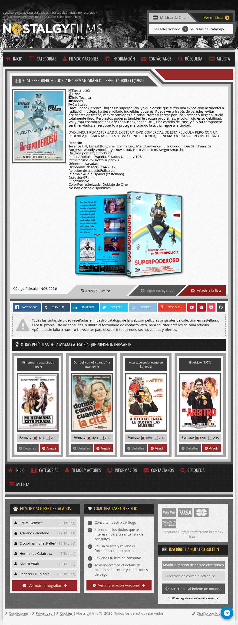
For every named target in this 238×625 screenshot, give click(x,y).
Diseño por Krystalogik (215, 613)
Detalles (29, 448)
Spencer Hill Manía (47, 573)
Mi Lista (223, 59)
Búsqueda (193, 59)
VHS (53, 438)
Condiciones (18, 613)
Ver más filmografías (45, 585)
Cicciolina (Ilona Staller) (47, 543)
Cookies (66, 613)
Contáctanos (160, 59)
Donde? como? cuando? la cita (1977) (92, 364)
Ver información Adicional (119, 585)
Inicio (17, 59)
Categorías (46, 59)
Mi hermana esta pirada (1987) (37, 364)
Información (123, 59)
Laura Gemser (47, 522)
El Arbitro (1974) (200, 362)
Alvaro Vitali (47, 563)
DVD (41, 438)
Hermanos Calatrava (47, 553)
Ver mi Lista (213, 17)
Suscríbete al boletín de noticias (196, 588)
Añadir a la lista (209, 290)
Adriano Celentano (47, 533)
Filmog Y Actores (84, 59)
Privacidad (44, 613)
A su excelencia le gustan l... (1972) (146, 364)
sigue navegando (160, 290)
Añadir (51, 448)
